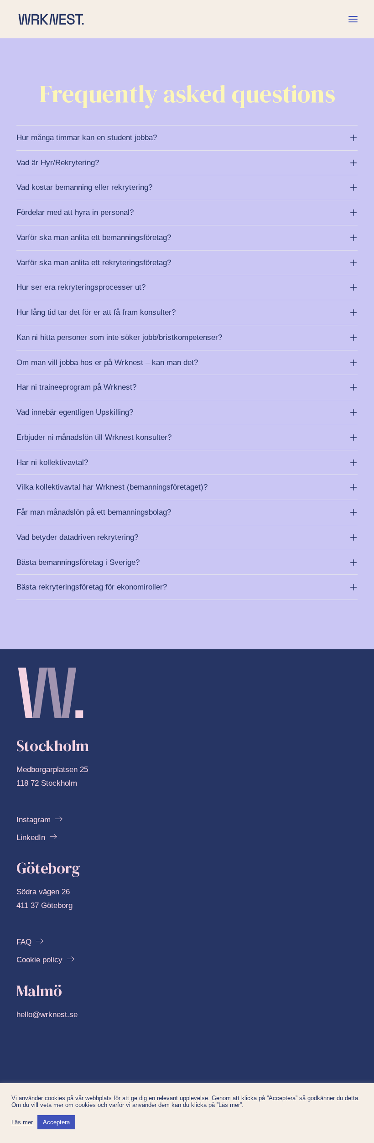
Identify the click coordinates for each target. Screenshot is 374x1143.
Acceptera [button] (56, 1122)
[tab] (187, 137)
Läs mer (22, 1122)
